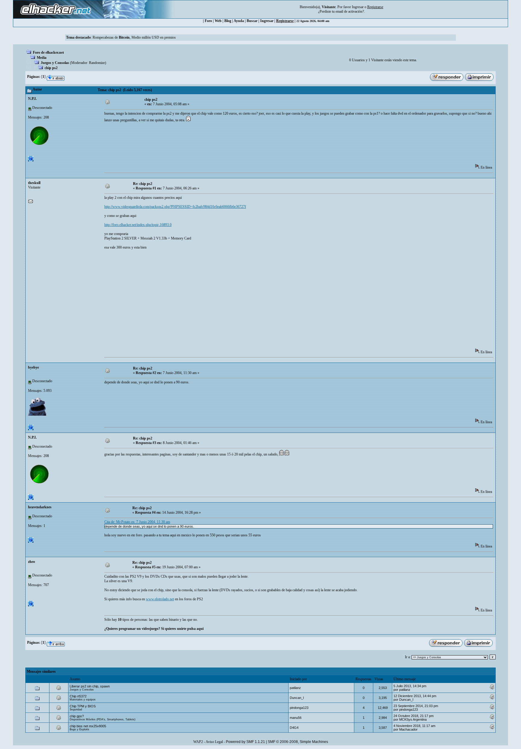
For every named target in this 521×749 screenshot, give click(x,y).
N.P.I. (32, 99)
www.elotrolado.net (160, 599)
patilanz (295, 688)
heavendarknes (40, 507)
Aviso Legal (214, 742)
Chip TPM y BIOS (83, 706)
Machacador (408, 729)
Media (41, 58)
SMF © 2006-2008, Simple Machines (298, 742)
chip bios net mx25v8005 (88, 726)
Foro (208, 21)
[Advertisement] (214, 145)
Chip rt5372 (78, 696)
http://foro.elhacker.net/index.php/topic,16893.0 (138, 225)
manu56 (296, 717)
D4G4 (294, 727)
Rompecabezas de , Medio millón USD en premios (134, 37)
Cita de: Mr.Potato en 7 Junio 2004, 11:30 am (137, 522)
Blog (227, 21)
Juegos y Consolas (55, 63)
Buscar (252, 21)
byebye (33, 367)
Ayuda (239, 21)
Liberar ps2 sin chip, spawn (90, 686)
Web (218, 21)
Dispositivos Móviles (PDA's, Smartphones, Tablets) (102, 719)
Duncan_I (297, 698)
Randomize (97, 63)
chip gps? (77, 716)
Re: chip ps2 (142, 184)
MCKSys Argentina (413, 719)
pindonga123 (299, 707)
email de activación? (350, 11)
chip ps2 (51, 68)
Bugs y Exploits (79, 729)
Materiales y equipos (83, 699)
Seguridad (76, 709)
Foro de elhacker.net (48, 52)
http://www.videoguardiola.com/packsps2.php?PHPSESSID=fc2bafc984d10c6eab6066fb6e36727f (175, 207)
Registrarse (285, 21)
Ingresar (358, 7)
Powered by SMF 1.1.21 (245, 742)
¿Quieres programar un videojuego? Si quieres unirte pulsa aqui (154, 629)
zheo (31, 562)
